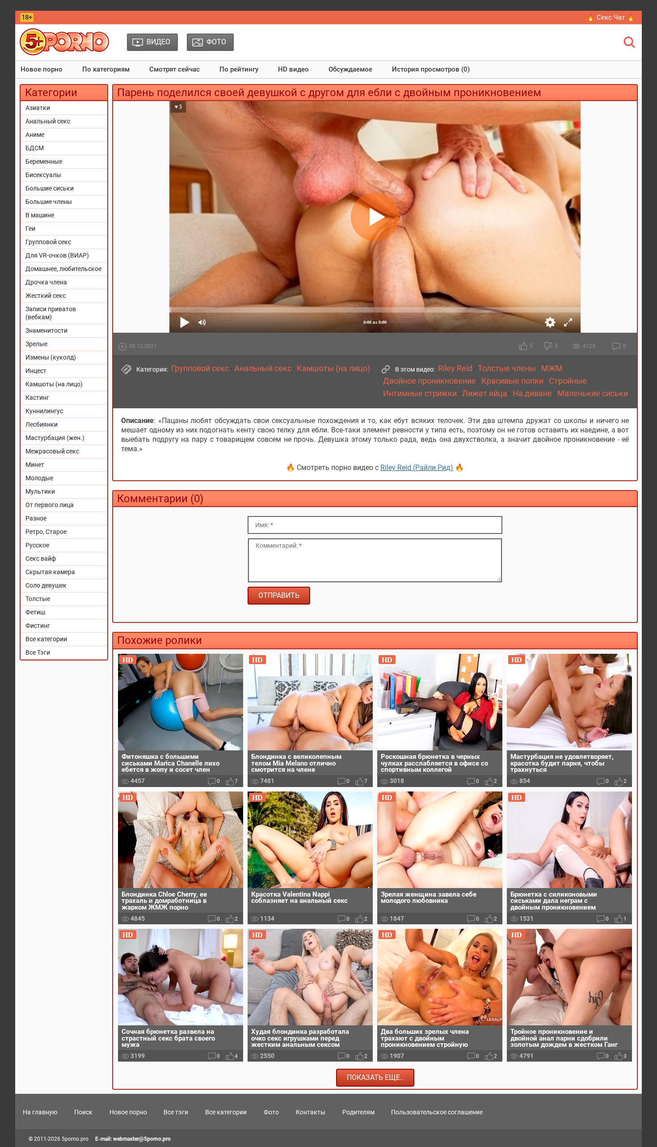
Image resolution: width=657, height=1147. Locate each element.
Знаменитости (46, 330)
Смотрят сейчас (174, 69)
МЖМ (552, 368)
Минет (34, 464)
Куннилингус (44, 411)
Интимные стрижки (420, 393)
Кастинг (37, 397)
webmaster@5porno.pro (142, 1139)
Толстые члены (507, 368)
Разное (35, 518)
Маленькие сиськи (592, 393)
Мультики (40, 491)
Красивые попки (512, 381)
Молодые (39, 478)
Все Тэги (37, 652)
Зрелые (36, 343)
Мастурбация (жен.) (54, 437)
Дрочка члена (46, 282)
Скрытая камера (50, 572)
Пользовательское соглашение (437, 1112)
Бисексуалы (43, 174)
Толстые (37, 598)
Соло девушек (46, 585)
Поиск (83, 1112)
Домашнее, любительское (63, 268)
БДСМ (34, 148)
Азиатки (37, 107)
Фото (271, 1112)
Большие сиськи (49, 188)
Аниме (34, 134)
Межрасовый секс (52, 451)
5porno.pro (75, 1139)
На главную (40, 1112)
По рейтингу (238, 69)
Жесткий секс (45, 295)
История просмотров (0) (431, 69)
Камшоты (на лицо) (54, 384)
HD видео (293, 69)
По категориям (106, 69)
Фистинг (37, 625)
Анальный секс (47, 121)
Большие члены (48, 201)
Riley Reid (455, 368)
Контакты (310, 1112)
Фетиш (35, 612)
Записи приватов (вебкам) (50, 313)
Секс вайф (40, 558)
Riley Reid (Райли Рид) (416, 467)
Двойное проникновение (429, 381)
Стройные (568, 381)
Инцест (35, 370)
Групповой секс (48, 241)
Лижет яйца (484, 393)
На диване (532, 393)
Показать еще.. (375, 1077)
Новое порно (42, 69)
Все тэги (176, 1112)
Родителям (358, 1112)
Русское (37, 545)
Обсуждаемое (350, 69)
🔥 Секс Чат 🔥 (610, 17)
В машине (39, 215)
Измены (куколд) (50, 357)
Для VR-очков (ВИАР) (57, 255)
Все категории (46, 639)
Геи (30, 228)
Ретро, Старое (46, 531)
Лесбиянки (41, 424)
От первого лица (49, 504)
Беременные (43, 161)
